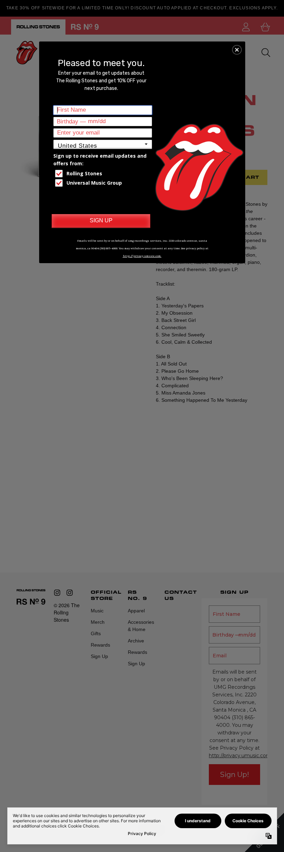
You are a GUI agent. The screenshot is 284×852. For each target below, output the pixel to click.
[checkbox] (103, 173)
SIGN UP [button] (101, 220)
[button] (237, 50)
